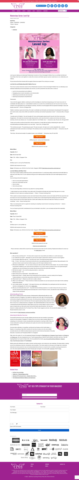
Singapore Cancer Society (56, 335)
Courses (29, 11)
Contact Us (39, 11)
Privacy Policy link (42, 476)
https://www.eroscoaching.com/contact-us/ (51, 168)
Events (24, 11)
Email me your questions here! (39, 246)
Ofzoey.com (14, 337)
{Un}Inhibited (28, 340)
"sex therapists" (36, 471)
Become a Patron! (41, 5)
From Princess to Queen (18, 340)
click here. (52, 348)
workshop (15, 29)
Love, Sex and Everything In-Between (52, 338)
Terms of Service (50, 476)
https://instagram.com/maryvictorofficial (26, 312)
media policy (39, 250)
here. (60, 348)
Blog (34, 11)
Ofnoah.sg (66, 335)
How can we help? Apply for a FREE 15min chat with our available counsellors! (39, 1)
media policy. (34, 286)
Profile (13, 11)
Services (18, 11)
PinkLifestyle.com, (46, 335)
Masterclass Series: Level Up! (19, 15)
